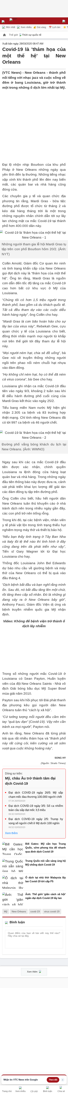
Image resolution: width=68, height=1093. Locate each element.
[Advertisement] (34, 124)
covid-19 (35, 911)
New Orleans (19, 911)
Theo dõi (53, 1080)
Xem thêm (11, 833)
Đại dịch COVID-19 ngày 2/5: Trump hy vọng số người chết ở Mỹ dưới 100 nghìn (36, 821)
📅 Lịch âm (54, 27)
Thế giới (14, 34)
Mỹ (5, 911)
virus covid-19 (51, 911)
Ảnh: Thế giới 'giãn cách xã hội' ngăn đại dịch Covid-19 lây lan (45, 896)
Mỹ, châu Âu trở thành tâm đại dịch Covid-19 (30, 780)
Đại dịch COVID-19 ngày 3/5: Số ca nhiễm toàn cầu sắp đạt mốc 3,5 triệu (36, 807)
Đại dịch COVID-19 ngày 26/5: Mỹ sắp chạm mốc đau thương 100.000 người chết (36, 794)
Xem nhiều (26, 27)
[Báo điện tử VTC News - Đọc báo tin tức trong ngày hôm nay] (21, 20)
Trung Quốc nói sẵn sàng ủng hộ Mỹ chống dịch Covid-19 (45, 862)
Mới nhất (10, 27)
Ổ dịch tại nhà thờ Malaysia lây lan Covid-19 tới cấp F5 (45, 879)
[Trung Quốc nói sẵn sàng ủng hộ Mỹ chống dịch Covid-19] (12, 865)
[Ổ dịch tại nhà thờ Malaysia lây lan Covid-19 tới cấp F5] (12, 882)
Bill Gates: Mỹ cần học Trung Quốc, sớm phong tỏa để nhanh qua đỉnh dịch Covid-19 (45, 847)
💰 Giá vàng (39, 27)
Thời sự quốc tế (31, 34)
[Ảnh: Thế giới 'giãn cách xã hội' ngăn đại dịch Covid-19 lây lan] (12, 898)
